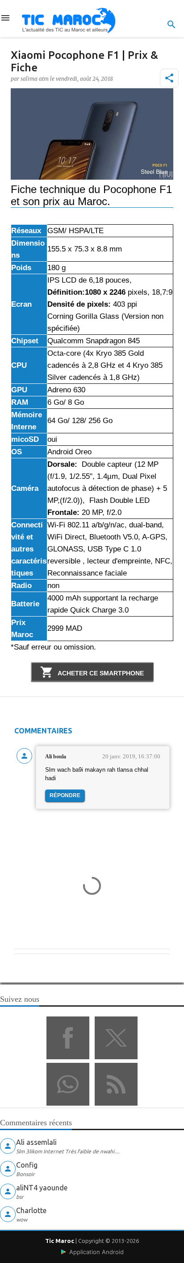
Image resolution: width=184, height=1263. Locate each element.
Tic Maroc (59, 1241)
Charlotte (31, 1210)
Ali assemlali (36, 1142)
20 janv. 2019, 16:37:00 (131, 756)
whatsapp (67, 1084)
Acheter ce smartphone (100, 673)
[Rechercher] (171, 24)
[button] (169, 78)
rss (116, 1084)
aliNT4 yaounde (41, 1188)
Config (27, 1165)
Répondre (65, 795)
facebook (67, 1037)
